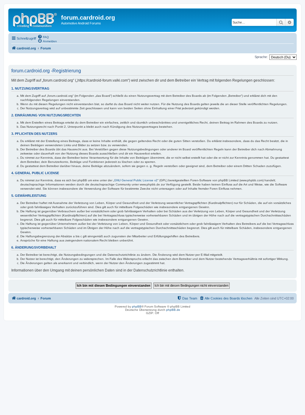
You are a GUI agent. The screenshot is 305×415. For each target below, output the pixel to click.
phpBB (136, 306)
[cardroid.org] (35, 19)
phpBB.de (173, 309)
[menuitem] (43, 37)
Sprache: (261, 57)
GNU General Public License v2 (136, 180)
